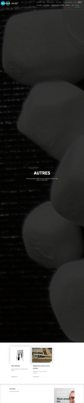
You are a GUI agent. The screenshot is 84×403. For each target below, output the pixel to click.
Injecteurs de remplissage (57, 5)
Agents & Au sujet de (67, 2)
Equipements (7, 8)
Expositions (38, 2)
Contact (75, 2)
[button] (79, 2)
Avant (2, 8)
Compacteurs (46, 5)
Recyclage (39, 5)
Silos (73, 5)
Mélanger (67, 5)
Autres (77, 5)
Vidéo (44, 2)
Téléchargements (50, 2)
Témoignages (59, 2)
